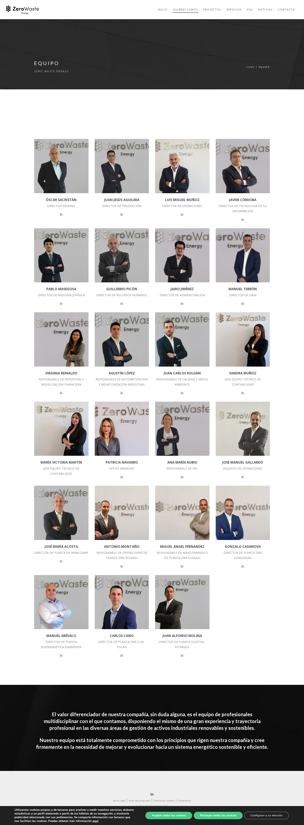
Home (250, 67)
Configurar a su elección (266, 815)
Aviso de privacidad (139, 800)
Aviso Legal (119, 800)
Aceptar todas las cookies (169, 815)
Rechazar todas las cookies (218, 815)
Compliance (184, 800)
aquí (95, 821)
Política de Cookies (163, 800)
